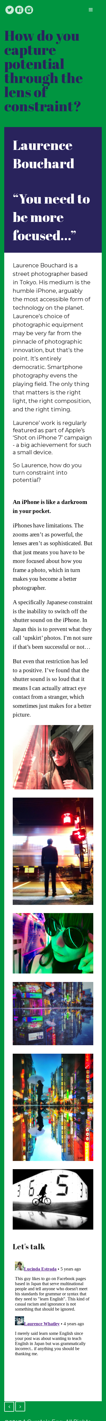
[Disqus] (53, 1329)
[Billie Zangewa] (20, 1406)
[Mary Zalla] (9, 1407)
